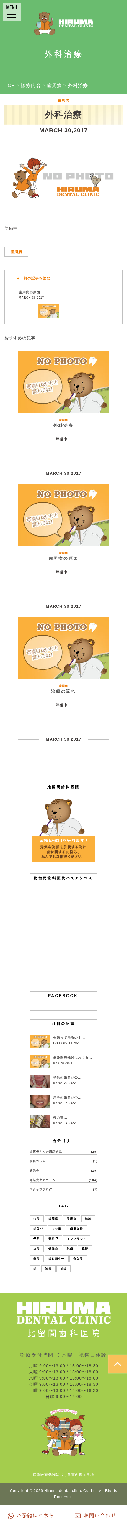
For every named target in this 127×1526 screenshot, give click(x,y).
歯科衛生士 (56, 1258)
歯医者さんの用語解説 (46, 1151)
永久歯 (78, 1258)
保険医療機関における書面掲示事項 (63, 1474)
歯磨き (71, 1218)
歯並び (38, 1228)
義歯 (36, 1258)
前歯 (63, 1268)
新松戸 (53, 1238)
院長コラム (38, 1161)
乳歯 (70, 1248)
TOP (9, 85)
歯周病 (54, 85)
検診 (88, 1218)
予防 (36, 1238)
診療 (48, 1268)
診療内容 (31, 85)
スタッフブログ (41, 1189)
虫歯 (36, 1218)
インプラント (76, 1238)
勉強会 (34, 1170)
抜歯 (36, 1248)
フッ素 (56, 1228)
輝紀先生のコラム (43, 1180)
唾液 (85, 1248)
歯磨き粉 (76, 1228)
